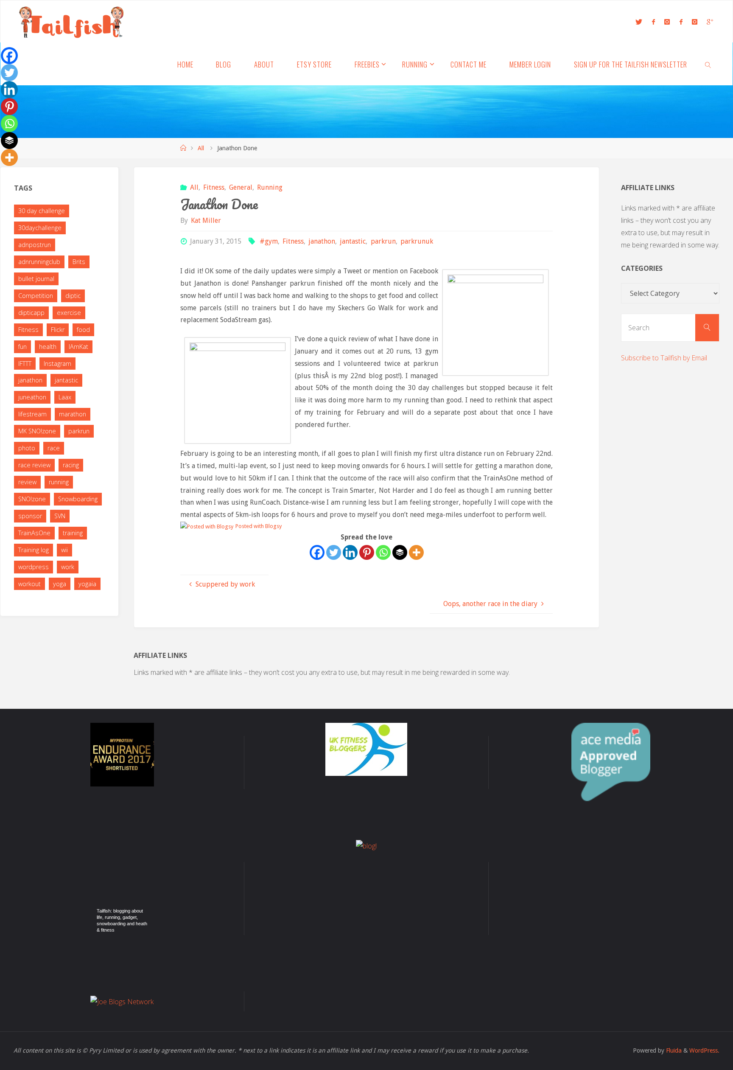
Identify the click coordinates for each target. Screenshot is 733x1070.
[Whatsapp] (383, 552)
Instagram (57, 363)
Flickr (57, 330)
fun (22, 347)
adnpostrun (34, 245)
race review (34, 465)
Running (270, 187)
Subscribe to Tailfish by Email (664, 357)
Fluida (673, 1050)
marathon (72, 414)
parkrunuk (416, 241)
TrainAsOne (34, 533)
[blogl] (366, 845)
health (47, 347)
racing (71, 465)
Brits (79, 262)
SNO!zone (32, 499)
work (67, 567)
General (240, 187)
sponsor (30, 516)
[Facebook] (317, 552)
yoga (59, 584)
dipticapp (31, 313)
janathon (321, 241)
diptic (73, 296)
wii (64, 550)
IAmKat (78, 347)
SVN (59, 516)
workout (29, 584)
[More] (416, 552)
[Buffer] (399, 552)
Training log (33, 550)
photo (26, 448)
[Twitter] (333, 552)
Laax (65, 397)
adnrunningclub (39, 262)
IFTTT (24, 363)
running (59, 482)
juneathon (32, 397)
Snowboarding (78, 499)
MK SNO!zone (37, 431)
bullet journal (36, 279)
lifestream (32, 414)
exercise (69, 313)
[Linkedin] (350, 552)
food (83, 330)
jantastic (353, 241)
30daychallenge (40, 228)
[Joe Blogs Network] (122, 1000)
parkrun (383, 241)
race (54, 448)
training (73, 533)
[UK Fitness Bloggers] (366, 748)
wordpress (33, 567)
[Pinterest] (366, 552)
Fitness (213, 187)
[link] (708, 64)
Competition (35, 296)
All (201, 148)
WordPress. (704, 1050)
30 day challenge (41, 211)
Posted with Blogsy (258, 526)
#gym (269, 241)
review (27, 482)
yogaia (87, 584)
